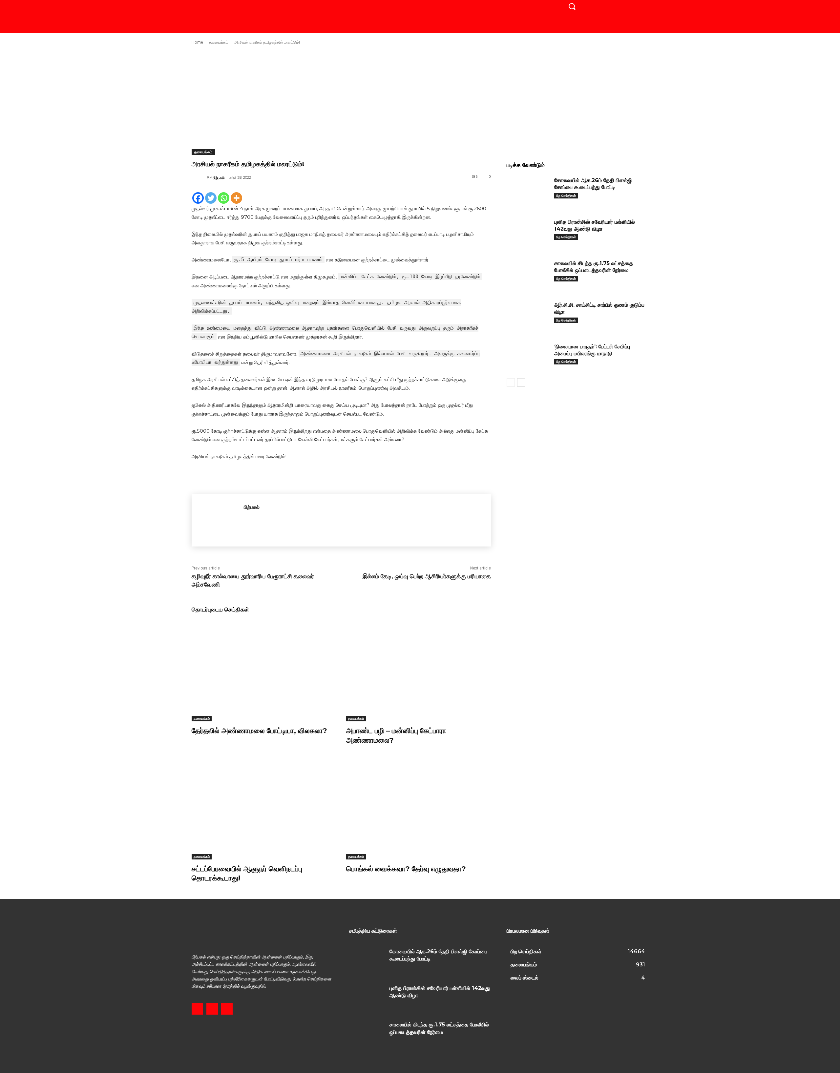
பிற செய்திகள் (566, 195)
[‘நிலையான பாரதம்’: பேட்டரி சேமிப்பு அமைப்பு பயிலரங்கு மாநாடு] (528, 357)
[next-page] (521, 382)
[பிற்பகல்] (199, 177)
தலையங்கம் (218, 42)
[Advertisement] (420, 97)
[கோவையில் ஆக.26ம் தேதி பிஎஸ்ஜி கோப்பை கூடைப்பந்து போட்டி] (528, 190)
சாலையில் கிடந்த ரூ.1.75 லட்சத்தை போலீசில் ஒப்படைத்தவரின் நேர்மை (593, 266)
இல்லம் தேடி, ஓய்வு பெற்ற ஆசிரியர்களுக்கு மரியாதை (427, 576)
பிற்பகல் (218, 177)
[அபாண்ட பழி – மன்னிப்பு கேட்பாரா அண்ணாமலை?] (418, 670)
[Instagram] (212, 1009)
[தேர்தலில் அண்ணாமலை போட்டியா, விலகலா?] (264, 670)
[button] (572, 6)
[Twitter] (211, 198)
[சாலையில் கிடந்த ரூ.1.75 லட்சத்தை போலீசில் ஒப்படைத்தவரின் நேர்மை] (528, 273)
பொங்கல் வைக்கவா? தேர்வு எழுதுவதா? (406, 868)
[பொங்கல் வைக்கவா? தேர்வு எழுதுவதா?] (418, 808)
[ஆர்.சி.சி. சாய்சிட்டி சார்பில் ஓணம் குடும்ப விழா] (528, 315)
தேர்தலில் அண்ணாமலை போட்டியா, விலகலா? (259, 730)
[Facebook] (198, 198)
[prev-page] (511, 382)
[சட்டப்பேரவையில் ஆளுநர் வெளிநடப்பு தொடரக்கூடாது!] (264, 808)
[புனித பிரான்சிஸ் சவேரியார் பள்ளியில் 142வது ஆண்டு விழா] (528, 232)
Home (197, 42)
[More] (236, 198)
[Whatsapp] (223, 198)
